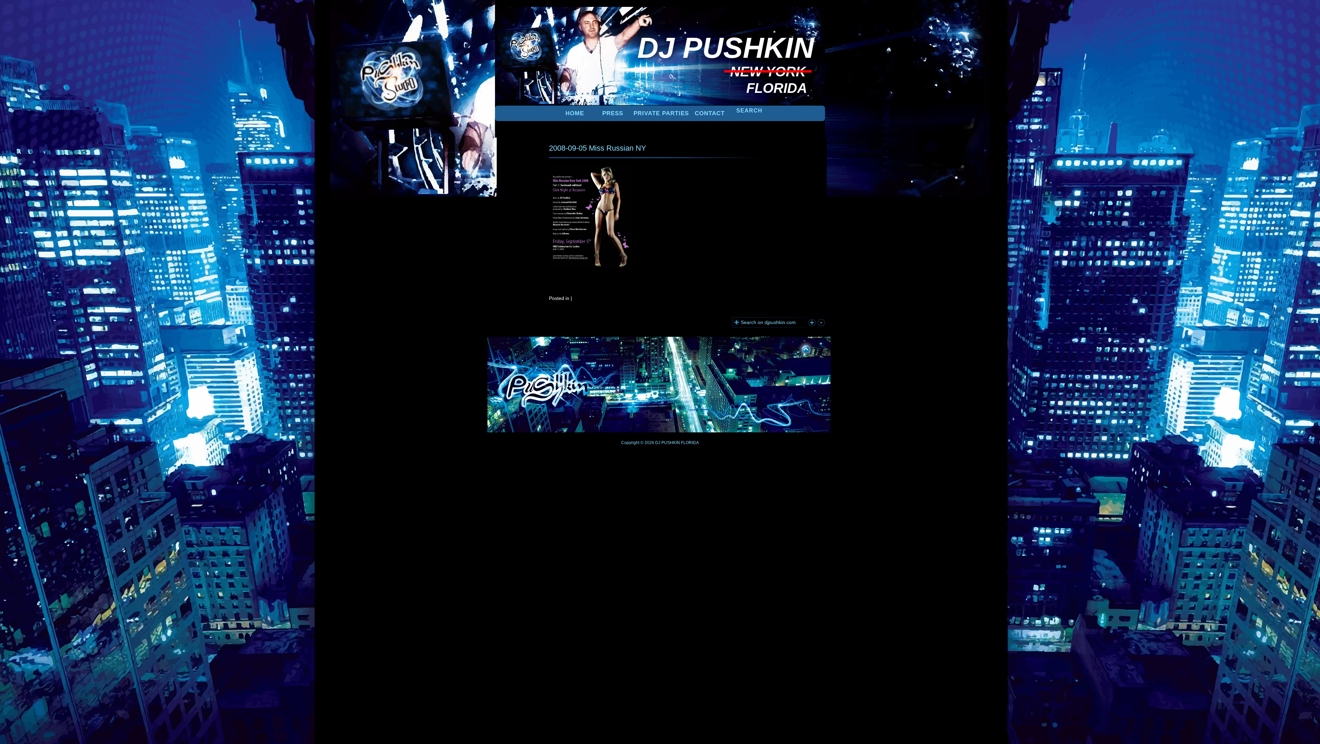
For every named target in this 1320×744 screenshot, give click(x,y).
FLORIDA (690, 442)
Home (574, 113)
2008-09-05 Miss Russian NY (597, 148)
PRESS (612, 113)
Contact (710, 113)
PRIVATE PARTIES (661, 113)
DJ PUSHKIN (667, 442)
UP (801, 348)
